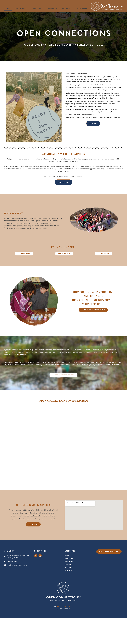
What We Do (36, 8)
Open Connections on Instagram (63, 400)
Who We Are (20, 8)
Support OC (67, 8)
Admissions (53, 8)
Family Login (81, 8)
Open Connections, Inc (64, 606)
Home (8, 8)
